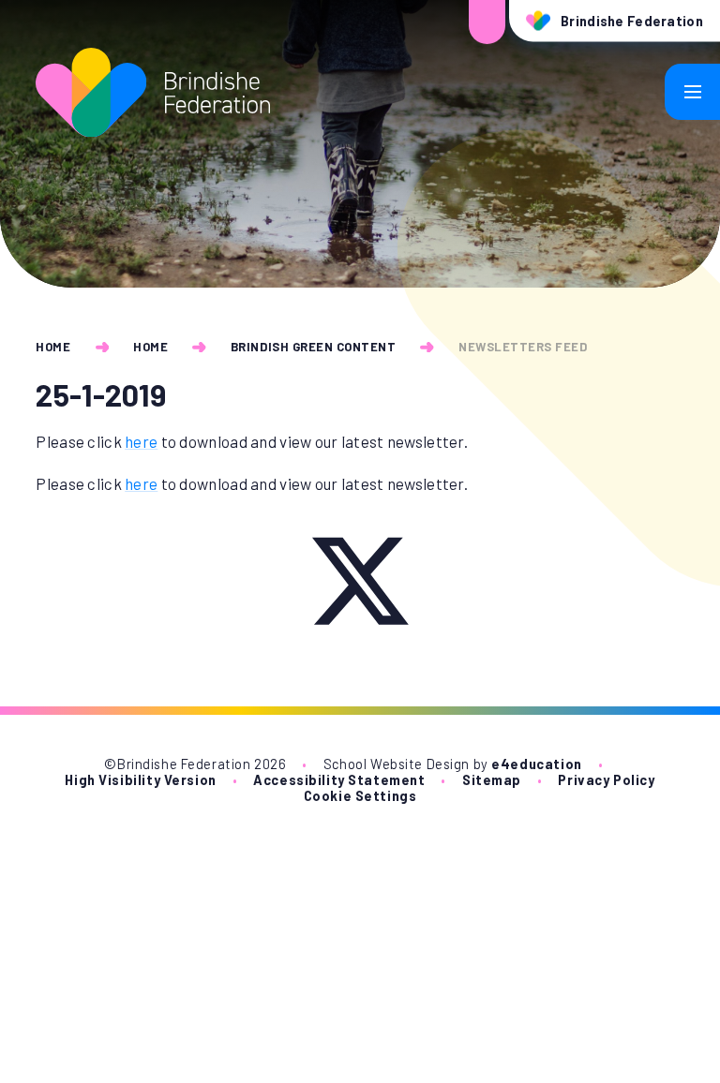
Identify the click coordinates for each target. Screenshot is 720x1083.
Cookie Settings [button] (360, 796)
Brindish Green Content (313, 346)
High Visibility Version (140, 780)
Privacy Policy (606, 780)
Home (53, 346)
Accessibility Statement (339, 780)
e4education (536, 764)
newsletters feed (522, 346)
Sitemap (491, 780)
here (141, 441)
